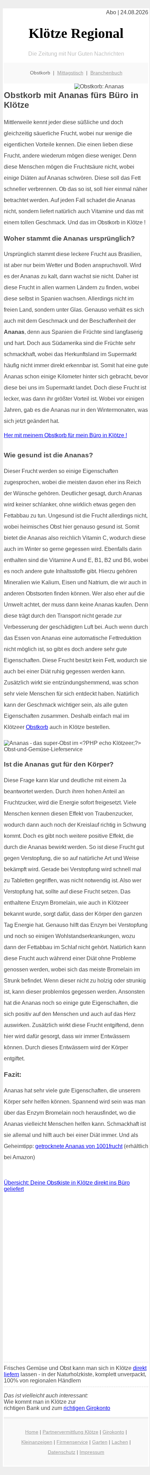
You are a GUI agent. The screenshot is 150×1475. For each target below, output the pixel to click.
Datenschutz (61, 1452)
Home (31, 1432)
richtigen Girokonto (86, 1408)
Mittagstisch (70, 72)
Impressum (92, 1452)
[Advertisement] (75, 1279)
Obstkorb (37, 727)
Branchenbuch (106, 72)
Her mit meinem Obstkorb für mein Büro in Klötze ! (65, 435)
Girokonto (113, 1432)
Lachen (120, 1442)
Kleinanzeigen (36, 1442)
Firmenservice (72, 1442)
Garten (99, 1442)
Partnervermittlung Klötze (70, 1432)
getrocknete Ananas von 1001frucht (78, 1146)
